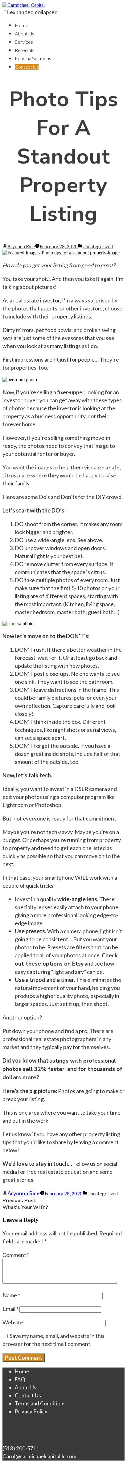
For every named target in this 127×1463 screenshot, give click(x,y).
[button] (6, 12)
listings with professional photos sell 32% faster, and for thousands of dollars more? (62, 1069)
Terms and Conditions (40, 1403)
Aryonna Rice (21, 246)
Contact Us (27, 67)
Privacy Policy (31, 1411)
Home (21, 25)
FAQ (20, 1379)
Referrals (24, 50)
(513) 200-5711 (20, 1448)
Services (24, 42)
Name (11, 1295)
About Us (24, 33)
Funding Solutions (33, 58)
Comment (15, 1254)
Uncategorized (98, 246)
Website (12, 1322)
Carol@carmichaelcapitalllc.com (39, 1456)
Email (10, 1308)
